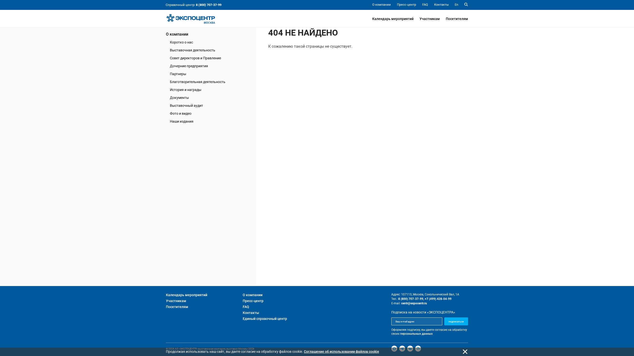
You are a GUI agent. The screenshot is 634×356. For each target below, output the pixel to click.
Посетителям (457, 19)
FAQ (246, 307)
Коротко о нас (181, 42)
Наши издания (181, 121)
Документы (179, 98)
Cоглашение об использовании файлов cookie (341, 352)
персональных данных (416, 333)
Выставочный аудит (186, 106)
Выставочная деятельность (192, 50)
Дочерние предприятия (189, 66)
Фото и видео (180, 113)
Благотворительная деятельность (197, 82)
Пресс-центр (253, 301)
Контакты (251, 313)
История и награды (185, 90)
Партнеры (178, 74)
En (456, 4)
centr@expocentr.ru (414, 303)
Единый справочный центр (265, 319)
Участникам (430, 19)
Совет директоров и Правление (195, 58)
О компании (177, 34)
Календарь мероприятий (393, 19)
